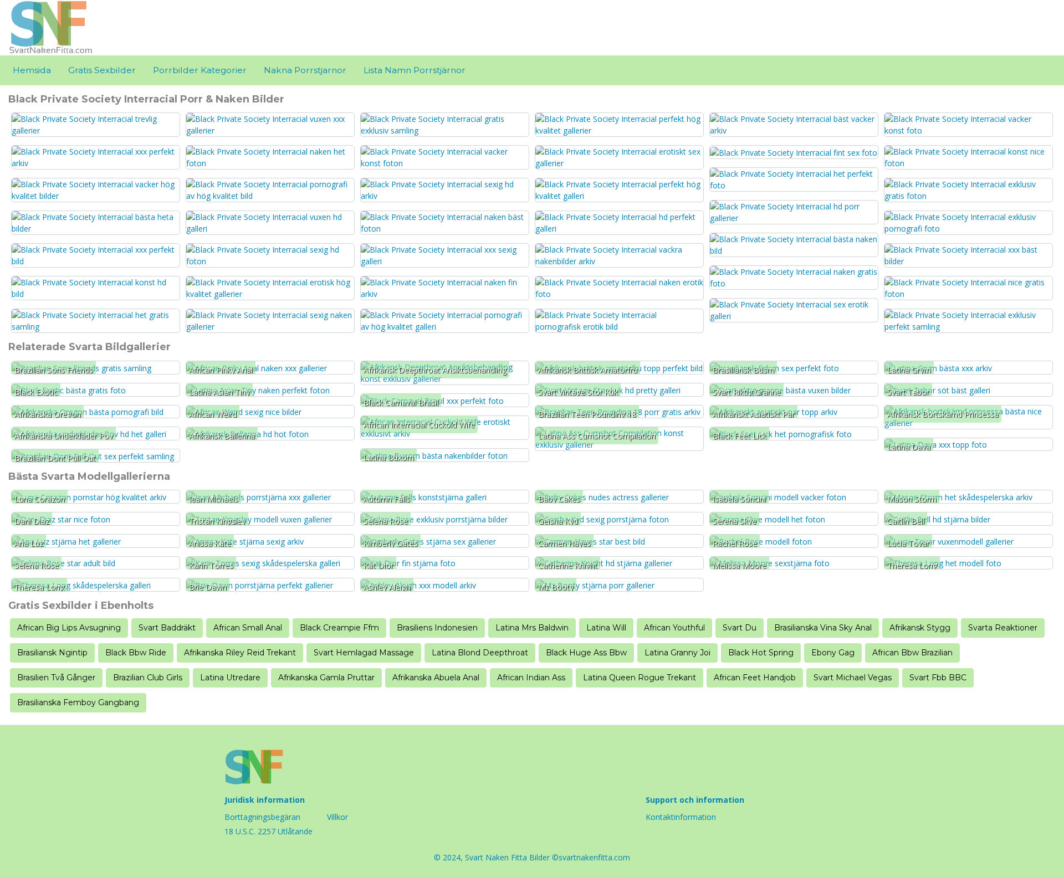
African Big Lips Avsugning (69, 628)
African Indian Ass (531, 678)
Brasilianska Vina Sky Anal (823, 628)
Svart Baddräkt (167, 628)
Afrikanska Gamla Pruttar (326, 678)
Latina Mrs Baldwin (532, 628)
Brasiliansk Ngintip (52, 653)
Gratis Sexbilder (102, 70)
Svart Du (739, 628)
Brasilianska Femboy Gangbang (78, 702)
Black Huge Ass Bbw (586, 653)
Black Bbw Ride (135, 653)
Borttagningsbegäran (262, 817)
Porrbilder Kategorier (200, 70)
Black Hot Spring (761, 653)
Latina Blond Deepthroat (480, 653)
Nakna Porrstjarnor (305, 70)
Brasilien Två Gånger (56, 678)
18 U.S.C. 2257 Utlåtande (268, 831)
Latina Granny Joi (677, 653)
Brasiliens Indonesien (437, 628)
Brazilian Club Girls (147, 678)
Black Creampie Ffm (339, 628)
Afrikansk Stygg (919, 628)
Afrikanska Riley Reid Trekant (240, 653)
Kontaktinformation (681, 817)
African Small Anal (247, 628)
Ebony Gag (833, 653)
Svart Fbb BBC (937, 678)
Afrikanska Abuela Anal (435, 678)
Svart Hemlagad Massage (364, 653)
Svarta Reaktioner (1002, 628)
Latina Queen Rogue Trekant (639, 678)
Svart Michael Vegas (853, 678)
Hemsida (32, 70)
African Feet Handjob (755, 678)
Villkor (337, 817)
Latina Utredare (230, 678)
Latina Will (606, 628)
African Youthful (674, 628)
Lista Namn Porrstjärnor (415, 70)
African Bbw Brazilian (912, 653)
